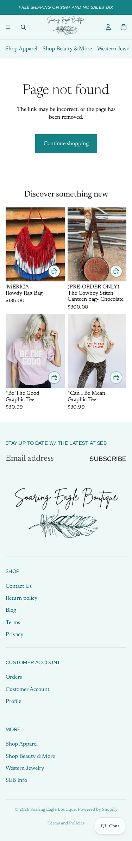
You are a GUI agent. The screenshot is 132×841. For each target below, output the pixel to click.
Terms (13, 622)
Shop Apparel (21, 49)
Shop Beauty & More (67, 49)
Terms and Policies (66, 823)
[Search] (23, 27)
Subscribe (108, 459)
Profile (13, 701)
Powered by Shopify (98, 810)
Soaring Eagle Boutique (53, 810)
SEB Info (16, 781)
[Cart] (123, 27)
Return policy (21, 598)
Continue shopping (66, 144)
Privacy (14, 635)
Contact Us (19, 586)
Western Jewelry (25, 768)
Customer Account (27, 689)
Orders (14, 677)
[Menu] (8, 27)
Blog (11, 610)
